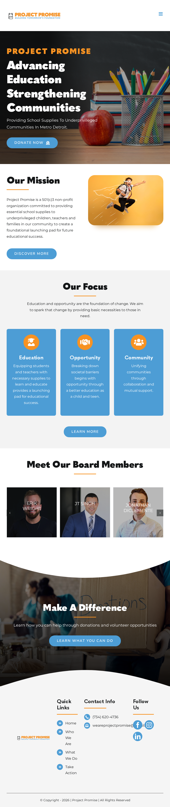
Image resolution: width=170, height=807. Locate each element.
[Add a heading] (33, 732)
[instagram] (149, 725)
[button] (10, 513)
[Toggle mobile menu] (161, 14)
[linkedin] (137, 736)
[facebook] (137, 725)
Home (70, 723)
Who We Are (69, 738)
